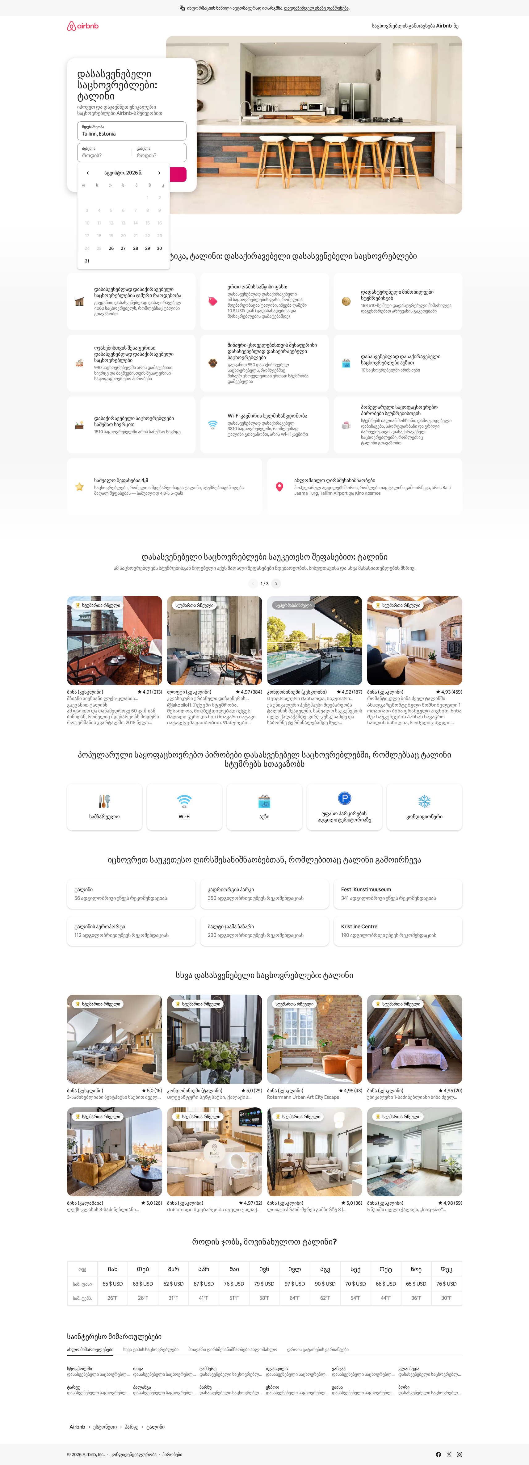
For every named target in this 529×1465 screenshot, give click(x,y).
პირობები (172, 1454)
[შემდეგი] (276, 584)
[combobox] (132, 133)
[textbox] (104, 155)
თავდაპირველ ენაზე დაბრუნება (316, 8)
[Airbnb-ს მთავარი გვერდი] (83, 26)
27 (123, 248)
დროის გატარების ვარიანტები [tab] (318, 1349)
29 (147, 248)
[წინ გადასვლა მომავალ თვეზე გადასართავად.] (159, 173)
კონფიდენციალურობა (134, 1454)
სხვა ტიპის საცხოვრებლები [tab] (150, 1349)
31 (87, 261)
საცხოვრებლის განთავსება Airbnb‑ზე (415, 26)
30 (159, 248)
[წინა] (253, 584)
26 (111, 248)
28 (135, 248)
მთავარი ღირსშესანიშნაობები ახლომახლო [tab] (232, 1349)
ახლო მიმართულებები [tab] (90, 1349)
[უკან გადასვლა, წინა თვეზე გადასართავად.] (88, 173)
